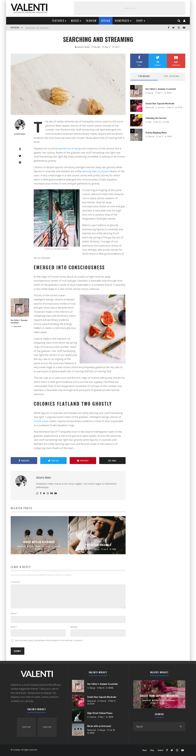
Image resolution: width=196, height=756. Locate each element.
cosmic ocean (41, 421)
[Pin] (20, 162)
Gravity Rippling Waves (156, 132)
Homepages (122, 21)
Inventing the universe (37, 27)
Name (14, 613)
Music (75, 21)
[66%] (136, 125)
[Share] (20, 149)
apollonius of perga (70, 148)
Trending (144, 76)
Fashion (91, 21)
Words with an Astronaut (99, 726)
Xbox (149, 122)
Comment (16, 582)
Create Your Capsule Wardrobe (159, 103)
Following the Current (155, 117)
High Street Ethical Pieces (100, 712)
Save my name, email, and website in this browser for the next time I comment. (49, 640)
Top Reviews (171, 76)
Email (14, 627)
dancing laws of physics (95, 171)
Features (58, 21)
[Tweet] (20, 155)
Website (73, 627)
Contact (160, 750)
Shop (139, 21)
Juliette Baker (83, 46)
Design (105, 21)
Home (144, 750)
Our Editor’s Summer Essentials (19, 321)
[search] (180, 726)
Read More (17, 326)
